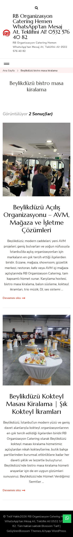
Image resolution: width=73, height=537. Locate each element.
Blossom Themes (30, 531)
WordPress (59, 531)
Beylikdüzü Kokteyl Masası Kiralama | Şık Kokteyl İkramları (36, 403)
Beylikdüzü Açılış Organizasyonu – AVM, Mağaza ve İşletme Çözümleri (36, 218)
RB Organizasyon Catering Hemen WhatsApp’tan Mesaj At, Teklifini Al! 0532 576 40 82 (41, 26)
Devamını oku (12, 298)
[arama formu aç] (36, 8)
